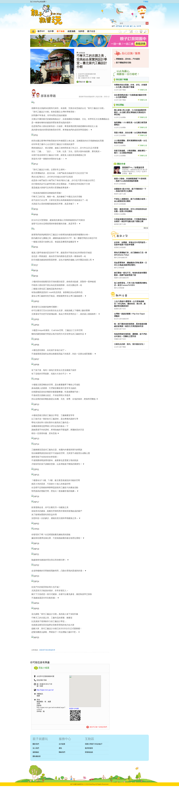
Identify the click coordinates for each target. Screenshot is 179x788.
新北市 (116, 184)
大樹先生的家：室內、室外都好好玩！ (129, 344)
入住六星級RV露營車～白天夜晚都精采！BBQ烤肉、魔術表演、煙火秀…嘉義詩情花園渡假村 (130, 303)
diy (135, 26)
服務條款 (36, 752)
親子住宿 (123, 309)
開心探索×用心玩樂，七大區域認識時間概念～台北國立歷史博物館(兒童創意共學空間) (130, 112)
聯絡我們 (62, 752)
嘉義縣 (116, 309)
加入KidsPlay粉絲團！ (38, 2)
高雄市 (116, 194)
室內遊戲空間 (122, 257)
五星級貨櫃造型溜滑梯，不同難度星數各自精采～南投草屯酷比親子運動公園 (130, 220)
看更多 (146, 228)
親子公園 (126, 26)
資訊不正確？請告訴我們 (98, 727)
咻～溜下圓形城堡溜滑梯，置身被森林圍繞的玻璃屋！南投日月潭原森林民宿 (130, 325)
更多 (130, 173)
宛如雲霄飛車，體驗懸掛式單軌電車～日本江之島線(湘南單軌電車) (130, 264)
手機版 (145, 2)
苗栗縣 (116, 214)
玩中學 (139, 26)
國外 (115, 257)
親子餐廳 (123, 90)
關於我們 (36, 744)
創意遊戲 (71, 31)
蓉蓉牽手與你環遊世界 (47, 650)
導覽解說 (119, 59)
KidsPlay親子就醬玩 (48, 17)
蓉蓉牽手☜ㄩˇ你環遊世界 (133, 167)
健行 (131, 26)
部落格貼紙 (89, 752)
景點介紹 (82, 82)
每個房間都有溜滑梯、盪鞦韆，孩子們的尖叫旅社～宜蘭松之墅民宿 (130, 335)
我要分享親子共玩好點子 (93, 744)
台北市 (116, 90)
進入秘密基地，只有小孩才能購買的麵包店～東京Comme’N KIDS (130, 284)
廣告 (60, 748)
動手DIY (41, 31)
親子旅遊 (119, 26)
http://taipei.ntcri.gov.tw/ (45, 690)
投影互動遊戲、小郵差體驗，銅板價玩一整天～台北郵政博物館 (130, 152)
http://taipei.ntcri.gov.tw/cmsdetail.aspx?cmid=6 (51, 708)
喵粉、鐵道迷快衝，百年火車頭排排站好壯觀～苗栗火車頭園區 (130, 210)
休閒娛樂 (82, 53)
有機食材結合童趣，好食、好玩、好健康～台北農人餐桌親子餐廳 (130, 86)
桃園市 (116, 278)
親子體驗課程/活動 (123, 63)
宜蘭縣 (116, 339)
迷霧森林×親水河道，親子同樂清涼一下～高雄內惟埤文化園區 (130, 190)
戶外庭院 (136, 59)
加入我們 (36, 748)
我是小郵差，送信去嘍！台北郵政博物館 (130, 133)
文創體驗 (123, 117)
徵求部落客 (89, 748)
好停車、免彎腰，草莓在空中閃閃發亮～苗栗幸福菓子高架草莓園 (130, 243)
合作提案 (62, 744)
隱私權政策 (37, 756)
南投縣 (116, 224)
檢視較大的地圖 (74, 708)
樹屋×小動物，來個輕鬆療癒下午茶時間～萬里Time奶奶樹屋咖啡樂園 (130, 180)
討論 (89, 82)
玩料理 (81, 31)
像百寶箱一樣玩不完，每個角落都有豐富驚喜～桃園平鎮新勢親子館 (130, 274)
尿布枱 (128, 59)
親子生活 (91, 31)
